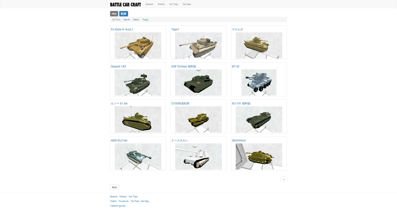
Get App (187, 4)
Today (145, 19)
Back (114, 187)
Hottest (161, 4)
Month (127, 19)
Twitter (113, 201)
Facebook (124, 201)
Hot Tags (173, 4)
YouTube (135, 201)
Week (136, 19)
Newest (149, 4)
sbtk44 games (118, 205)
